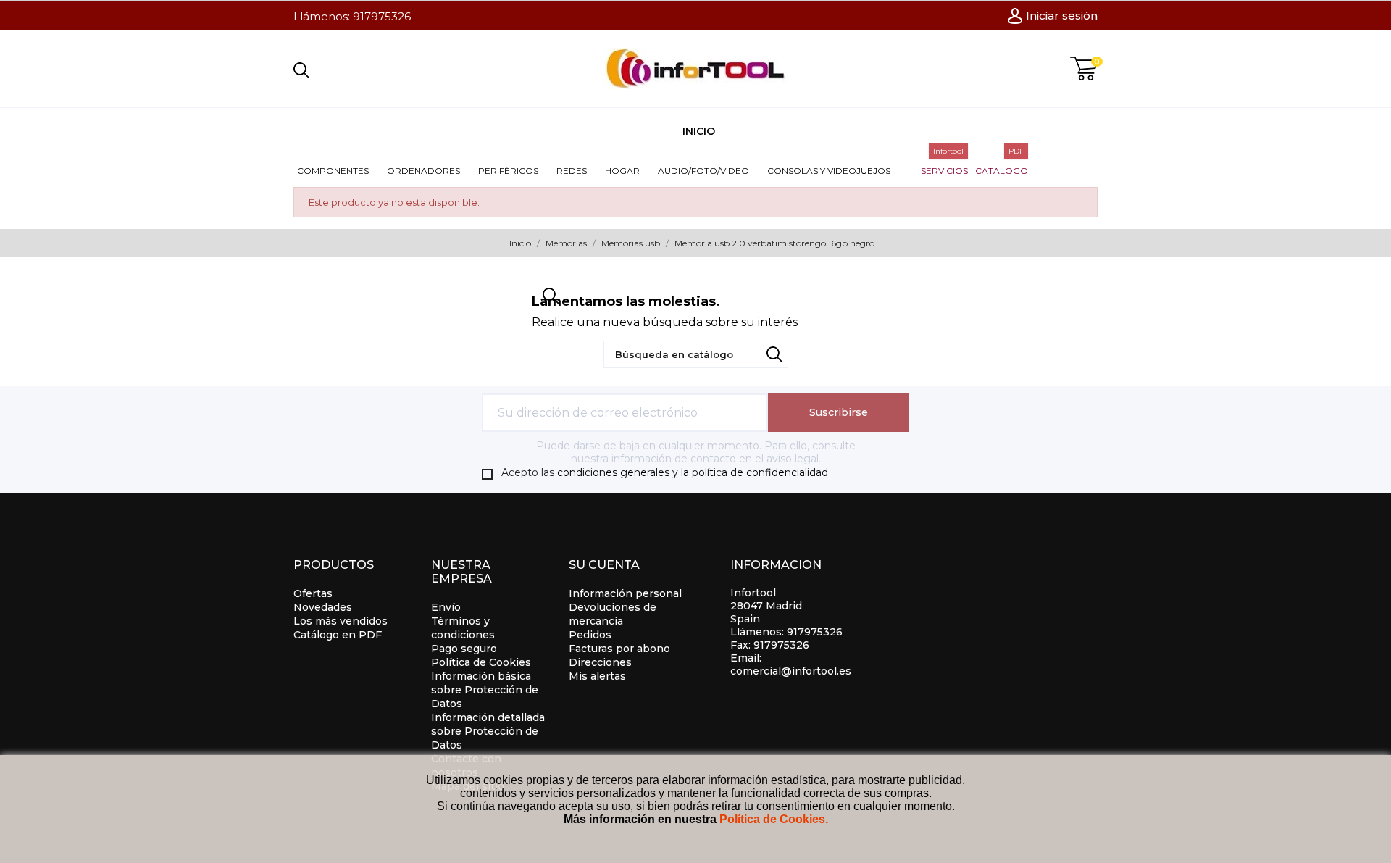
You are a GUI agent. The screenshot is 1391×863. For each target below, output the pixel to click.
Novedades (322, 607)
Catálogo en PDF (337, 634)
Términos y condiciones (463, 627)
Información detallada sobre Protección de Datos (488, 731)
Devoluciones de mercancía (612, 614)
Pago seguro (464, 648)
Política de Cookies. (773, 819)
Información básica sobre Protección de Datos (484, 690)
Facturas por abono (619, 648)
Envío (446, 607)
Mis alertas (597, 676)
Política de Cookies (481, 662)
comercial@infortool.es (790, 671)
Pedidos (590, 634)
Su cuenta (604, 565)
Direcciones (600, 662)
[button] (338, 170)
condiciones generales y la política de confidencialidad (692, 472)
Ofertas (313, 593)
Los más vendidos (340, 621)
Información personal (625, 593)
